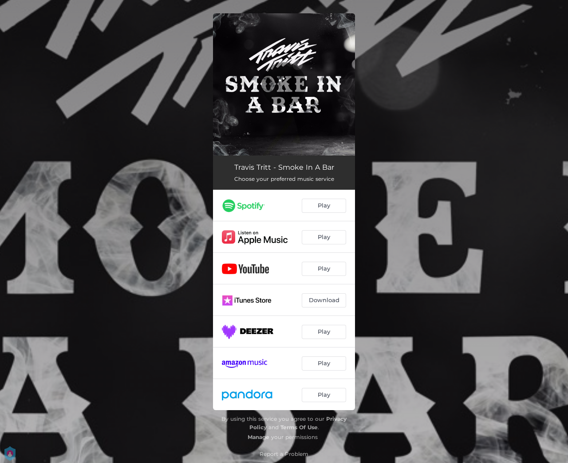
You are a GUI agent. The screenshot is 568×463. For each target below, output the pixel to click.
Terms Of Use (299, 427)
